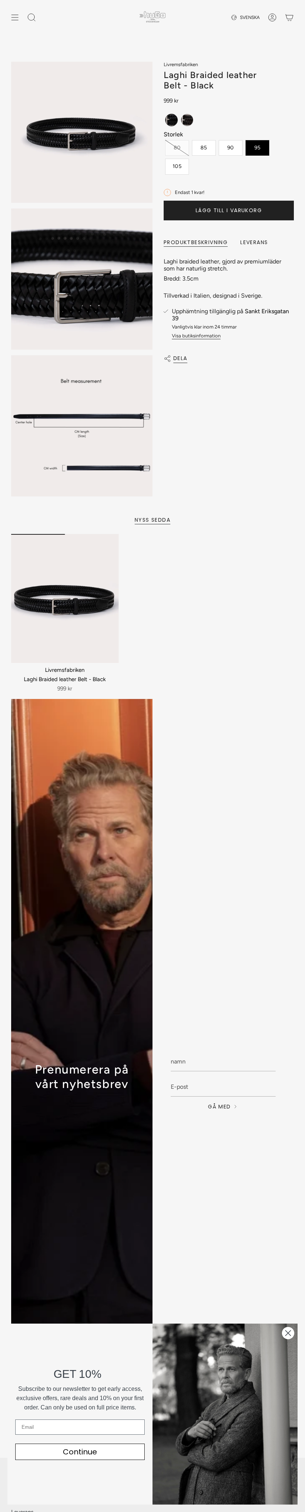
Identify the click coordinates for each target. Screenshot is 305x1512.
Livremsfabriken (181, 64)
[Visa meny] (14, 17)
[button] (171, 120)
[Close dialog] (288, 1333)
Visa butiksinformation (196, 336)
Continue (80, 1452)
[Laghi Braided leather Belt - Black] (65, 598)
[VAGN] (289, 17)
